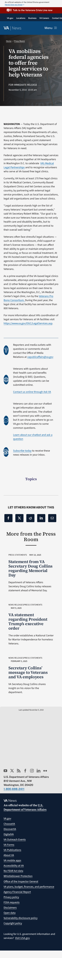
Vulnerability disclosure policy (20, 918)
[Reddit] (30, 518)
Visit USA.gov (22, 938)
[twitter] (12, 770)
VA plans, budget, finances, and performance (29, 887)
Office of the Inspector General (21, 881)
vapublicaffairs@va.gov (40, 357)
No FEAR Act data (13, 871)
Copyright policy (13, 923)
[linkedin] (38, 770)
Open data (9, 913)
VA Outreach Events (15, 839)
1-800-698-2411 (14, 789)
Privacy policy (11, 897)
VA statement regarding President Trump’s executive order (27, 621)
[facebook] (25, 770)
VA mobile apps (12, 860)
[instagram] (32, 770)
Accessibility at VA (14, 866)
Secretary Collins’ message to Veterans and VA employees (28, 672)
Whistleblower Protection (18, 876)
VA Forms (9, 845)
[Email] (52, 518)
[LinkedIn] (41, 518)
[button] (31, 10)
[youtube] (5, 770)
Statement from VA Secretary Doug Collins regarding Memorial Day (30, 568)
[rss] (18, 770)
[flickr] (45, 770)
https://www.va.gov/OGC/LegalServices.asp (28, 323)
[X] (19, 518)
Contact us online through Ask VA (32, 392)
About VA (9, 855)
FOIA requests (12, 902)
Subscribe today (22, 451)
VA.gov (7, 818)
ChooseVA (9, 824)
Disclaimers (10, 907)
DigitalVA (9, 834)
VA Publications (12, 850)
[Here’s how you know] (31, 3)
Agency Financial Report (17, 892)
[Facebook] (8, 518)
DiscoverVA (10, 829)
